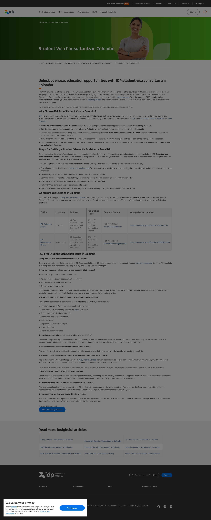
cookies (14, 507)
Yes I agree (72, 508)
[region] (45, 507)
